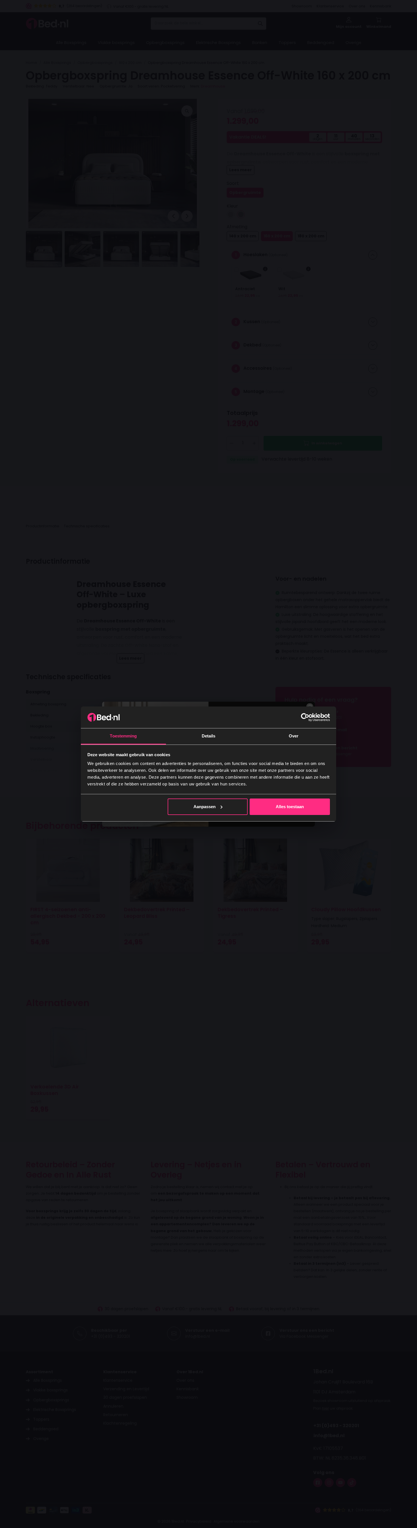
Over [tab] (293, 735)
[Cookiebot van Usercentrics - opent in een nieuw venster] (305, 717)
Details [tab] (209, 735)
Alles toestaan (290, 806)
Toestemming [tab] (123, 735)
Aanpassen (204, 806)
